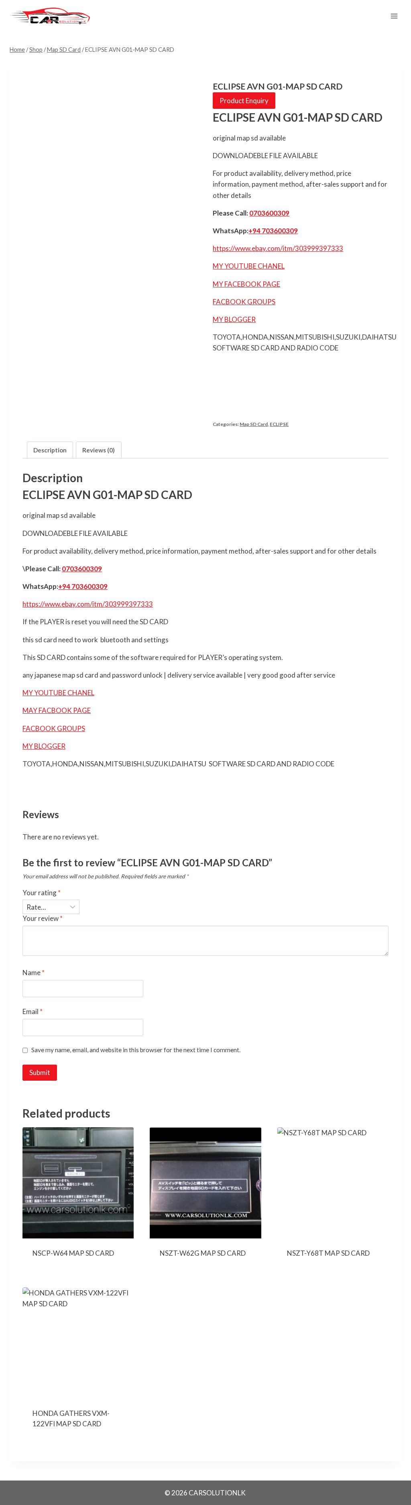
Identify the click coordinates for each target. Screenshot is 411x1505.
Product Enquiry (244, 100)
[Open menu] (394, 16)
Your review (42, 918)
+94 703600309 (273, 230)
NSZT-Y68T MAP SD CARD (328, 1253)
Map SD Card (254, 424)
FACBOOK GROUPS (244, 301)
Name (33, 972)
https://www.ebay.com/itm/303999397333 (278, 248)
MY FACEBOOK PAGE (246, 284)
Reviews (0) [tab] (98, 450)
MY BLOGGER (234, 319)
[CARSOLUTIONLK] (50, 16)
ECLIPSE (279, 424)
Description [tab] (50, 450)
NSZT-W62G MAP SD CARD (203, 1253)
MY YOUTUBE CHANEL (249, 266)
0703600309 (269, 213)
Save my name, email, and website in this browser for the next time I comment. (135, 1049)
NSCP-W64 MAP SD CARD (73, 1253)
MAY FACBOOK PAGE (56, 710)
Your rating (41, 892)
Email (32, 1011)
